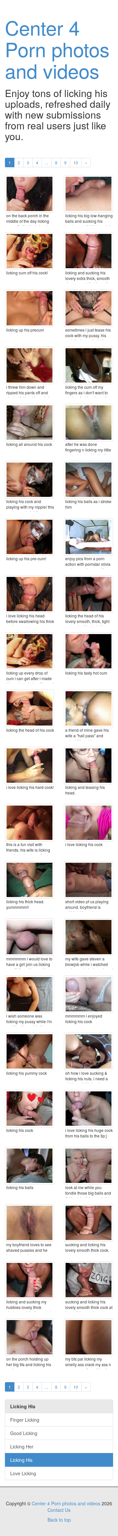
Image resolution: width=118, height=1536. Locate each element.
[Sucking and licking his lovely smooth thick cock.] (88, 1223)
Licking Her (21, 1446)
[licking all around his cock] (29, 422)
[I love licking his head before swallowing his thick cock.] (29, 594)
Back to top (59, 1519)
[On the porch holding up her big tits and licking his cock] (29, 1337)
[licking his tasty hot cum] (88, 651)
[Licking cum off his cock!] (29, 251)
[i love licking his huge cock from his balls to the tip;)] (88, 1108)
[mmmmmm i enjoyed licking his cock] (88, 994)
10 (75, 162)
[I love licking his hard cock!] (29, 765)
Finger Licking (24, 1419)
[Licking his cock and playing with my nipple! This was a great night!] (29, 479)
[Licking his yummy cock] (29, 1051)
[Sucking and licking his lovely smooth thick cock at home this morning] (88, 1280)
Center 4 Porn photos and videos (57, 48)
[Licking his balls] (29, 1166)
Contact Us (59, 1510)
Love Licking (23, 1473)
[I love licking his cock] (88, 823)
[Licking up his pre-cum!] (29, 537)
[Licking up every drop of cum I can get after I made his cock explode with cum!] (29, 651)
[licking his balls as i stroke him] (88, 479)
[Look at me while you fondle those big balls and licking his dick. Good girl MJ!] (88, 1166)
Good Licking (23, 1433)
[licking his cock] (29, 1108)
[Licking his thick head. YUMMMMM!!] (29, 880)
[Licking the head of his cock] (29, 708)
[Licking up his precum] (29, 308)
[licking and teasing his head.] (88, 765)
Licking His (21, 1460)
